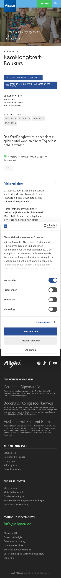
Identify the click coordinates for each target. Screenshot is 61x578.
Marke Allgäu (10, 488)
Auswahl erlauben (30, 340)
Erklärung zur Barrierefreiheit (18, 549)
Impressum (9, 558)
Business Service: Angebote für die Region (24, 500)
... (22, 51)
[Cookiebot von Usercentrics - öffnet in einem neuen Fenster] (43, 226)
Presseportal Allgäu (13, 537)
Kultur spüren (10, 465)
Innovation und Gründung (16, 504)
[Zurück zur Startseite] (30, 6)
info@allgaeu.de (17, 523)
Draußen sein (10, 453)
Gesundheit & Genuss (14, 457)
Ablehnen (30, 349)
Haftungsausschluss (13, 545)
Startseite (11, 51)
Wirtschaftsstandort (13, 492)
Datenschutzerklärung (14, 541)
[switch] (52, 289)
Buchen (45, 3)
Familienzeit (10, 461)
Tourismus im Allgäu (14, 496)
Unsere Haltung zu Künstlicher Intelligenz (24, 553)
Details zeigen (43, 322)
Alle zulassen (30, 331)
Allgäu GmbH (10, 533)
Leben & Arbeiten (12, 469)
